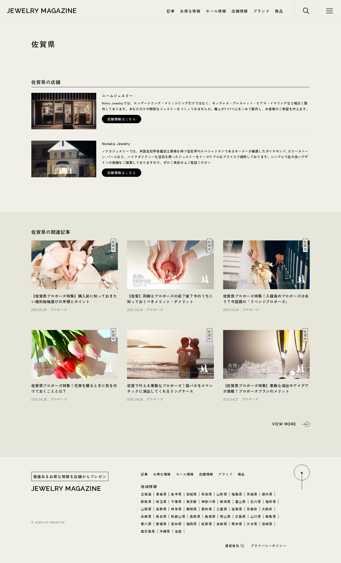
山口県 (255, 516)
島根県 (210, 516)
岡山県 (225, 516)
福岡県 (191, 523)
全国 (178, 531)
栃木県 (267, 494)
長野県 (161, 509)
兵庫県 (146, 516)
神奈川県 (208, 501)
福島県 (237, 494)
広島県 (240, 516)
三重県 (221, 509)
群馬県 (146, 501)
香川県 (146, 523)
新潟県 (225, 501)
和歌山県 (178, 516)
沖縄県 (165, 531)
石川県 (255, 501)
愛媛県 (161, 523)
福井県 (270, 501)
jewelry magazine (42, 11)
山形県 (221, 494)
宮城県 (191, 494)
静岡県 (191, 509)
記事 (171, 11)
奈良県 (161, 516)
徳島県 (270, 516)
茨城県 (252, 494)
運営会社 (232, 545)
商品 (279, 11)
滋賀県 (237, 509)
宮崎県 (267, 523)
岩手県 (176, 494)
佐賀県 (206, 523)
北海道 (146, 494)
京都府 (252, 509)
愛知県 (206, 509)
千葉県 (176, 501)
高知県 (176, 523)
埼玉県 (161, 501)
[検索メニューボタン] (329, 11)
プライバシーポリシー (268, 545)
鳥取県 (195, 516)
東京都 (191, 501)
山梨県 (146, 509)
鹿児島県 (148, 531)
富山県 (240, 501)
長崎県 (221, 523)
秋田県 (206, 494)
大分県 (252, 523)
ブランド (261, 11)
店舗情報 (240, 11)
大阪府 (267, 509)
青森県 (161, 494)
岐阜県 (176, 509)
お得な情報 (190, 11)
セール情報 (216, 11)
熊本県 (237, 523)
